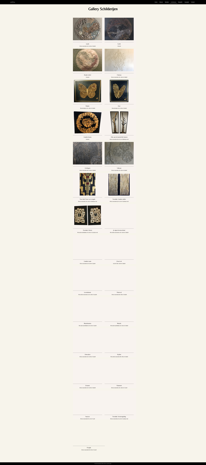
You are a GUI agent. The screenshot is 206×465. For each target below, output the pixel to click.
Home (156, 2)
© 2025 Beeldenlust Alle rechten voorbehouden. (103, 463)
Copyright (186, 2)
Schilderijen (173, 2)
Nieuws (161, 2)
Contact (193, 2)
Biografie (180, 2)
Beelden (167, 2)
